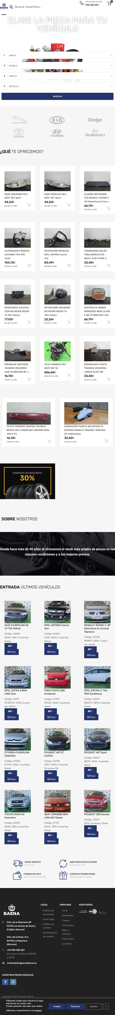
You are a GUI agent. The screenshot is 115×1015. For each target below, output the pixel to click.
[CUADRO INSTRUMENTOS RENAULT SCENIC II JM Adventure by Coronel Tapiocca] (97, 181)
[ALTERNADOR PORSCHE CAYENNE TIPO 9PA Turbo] (17, 238)
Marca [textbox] (12, 55)
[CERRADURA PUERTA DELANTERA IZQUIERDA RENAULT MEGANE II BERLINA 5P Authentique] (86, 413)
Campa (65, 920)
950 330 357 (92, 5)
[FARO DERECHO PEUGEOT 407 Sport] (57, 181)
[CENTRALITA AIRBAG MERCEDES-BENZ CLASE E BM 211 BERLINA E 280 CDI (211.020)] (97, 294)
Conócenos (68, 925)
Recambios (68, 915)
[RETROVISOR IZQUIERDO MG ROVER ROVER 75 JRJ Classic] (57, 294)
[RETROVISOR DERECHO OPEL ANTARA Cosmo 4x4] (57, 238)
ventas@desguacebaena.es (22, 963)
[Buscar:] (57, 7)
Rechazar (75, 1006)
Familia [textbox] (13, 76)
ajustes (38, 1010)
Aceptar (57, 1006)
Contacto (67, 943)
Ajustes (93, 1006)
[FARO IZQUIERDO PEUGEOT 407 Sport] (17, 181)
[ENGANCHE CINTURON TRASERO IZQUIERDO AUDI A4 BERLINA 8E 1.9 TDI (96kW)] (17, 351)
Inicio (65, 910)
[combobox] (57, 55)
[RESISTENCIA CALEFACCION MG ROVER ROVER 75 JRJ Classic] (17, 294)
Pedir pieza (68, 938)
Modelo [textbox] (13, 66)
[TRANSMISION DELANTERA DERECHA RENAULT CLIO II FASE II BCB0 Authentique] (97, 238)
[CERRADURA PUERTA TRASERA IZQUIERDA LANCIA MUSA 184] (97, 351)
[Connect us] (5, 982)
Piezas (12, 652)
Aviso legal (48, 919)
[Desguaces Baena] (4, 6)
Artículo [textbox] (14, 86)
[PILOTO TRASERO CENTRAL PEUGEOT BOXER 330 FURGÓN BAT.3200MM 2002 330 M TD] (29, 413)
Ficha (11, 647)
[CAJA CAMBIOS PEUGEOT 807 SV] (57, 351)
